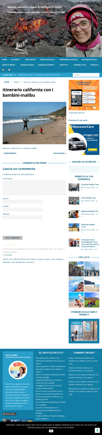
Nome (5, 198)
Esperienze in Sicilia (69, 59)
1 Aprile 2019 (87, 249)
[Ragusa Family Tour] (74, 214)
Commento (7, 178)
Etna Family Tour (88, 198)
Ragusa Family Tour (90, 211)
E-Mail (5, 206)
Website (6, 214)
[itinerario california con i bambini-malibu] (34, 142)
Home (4, 59)
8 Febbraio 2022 (88, 214)
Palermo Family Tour (88, 225)
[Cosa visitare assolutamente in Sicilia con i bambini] (84, 331)
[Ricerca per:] (86, 74)
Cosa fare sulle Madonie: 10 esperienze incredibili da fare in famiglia (48, 410)
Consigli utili (80, 65)
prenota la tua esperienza (84, 178)
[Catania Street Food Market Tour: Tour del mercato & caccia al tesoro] (74, 243)
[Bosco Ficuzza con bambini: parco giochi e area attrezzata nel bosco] (91, 299)
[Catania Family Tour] (74, 187)
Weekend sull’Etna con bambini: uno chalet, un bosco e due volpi (83, 361)
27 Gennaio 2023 (89, 187)
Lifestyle (64, 65)
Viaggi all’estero (46, 65)
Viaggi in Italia (27, 65)
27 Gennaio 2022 (89, 230)
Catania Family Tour (90, 184)
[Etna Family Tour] (74, 201)
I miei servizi (30, 59)
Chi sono (15, 59)
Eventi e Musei (8, 65)
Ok (51, 431)
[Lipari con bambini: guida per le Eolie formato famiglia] (76, 284)
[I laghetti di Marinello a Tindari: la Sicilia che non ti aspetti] (91, 284)
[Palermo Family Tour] (74, 227)
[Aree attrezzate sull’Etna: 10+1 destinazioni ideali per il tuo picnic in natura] (76, 268)
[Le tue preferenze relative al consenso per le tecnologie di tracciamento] (97, 430)
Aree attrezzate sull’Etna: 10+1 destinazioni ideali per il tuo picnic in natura (50, 361)
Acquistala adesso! (77, 112)
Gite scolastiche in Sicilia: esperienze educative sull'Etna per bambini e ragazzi (50, 369)
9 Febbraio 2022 (88, 201)
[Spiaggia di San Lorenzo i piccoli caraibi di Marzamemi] (76, 299)
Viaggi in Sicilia (47, 59)
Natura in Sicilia (89, 59)
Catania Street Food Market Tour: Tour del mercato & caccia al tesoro (90, 243)
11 (97, 249)
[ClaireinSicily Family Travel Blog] (51, 55)
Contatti (94, 65)
